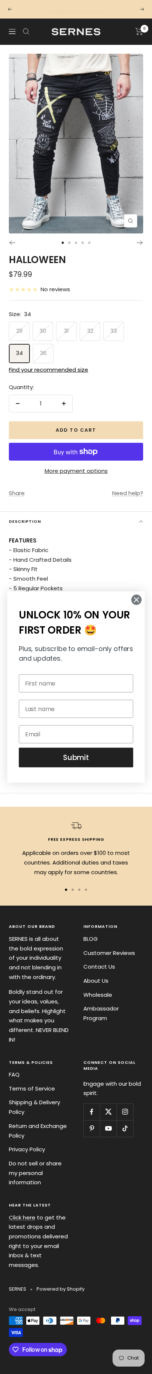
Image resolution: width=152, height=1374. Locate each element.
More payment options (76, 471)
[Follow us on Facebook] (91, 1111)
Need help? (127, 493)
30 (42, 331)
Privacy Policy (27, 1149)
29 (19, 331)
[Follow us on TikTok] (125, 1128)
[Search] (26, 31)
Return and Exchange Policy (38, 1130)
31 (66, 331)
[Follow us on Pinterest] (91, 1128)
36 (43, 353)
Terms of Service (32, 1088)
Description (25, 521)
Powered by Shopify (60, 1288)
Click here (22, 1217)
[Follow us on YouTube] (108, 1128)
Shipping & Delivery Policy (34, 1107)
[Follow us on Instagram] (125, 1111)
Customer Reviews (109, 953)
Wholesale (97, 995)
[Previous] (12, 242)
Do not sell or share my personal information (35, 1172)
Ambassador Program (101, 1013)
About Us (95, 981)
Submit (76, 758)
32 (90, 331)
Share (17, 493)
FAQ (14, 1074)
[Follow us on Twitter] (108, 1111)
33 (113, 331)
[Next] (140, 242)
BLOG (90, 939)
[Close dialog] (136, 599)
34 (19, 353)
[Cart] (139, 31)
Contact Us (99, 966)
